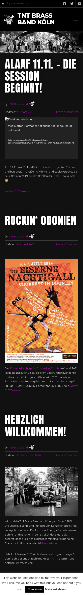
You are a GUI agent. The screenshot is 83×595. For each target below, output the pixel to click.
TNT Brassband (18, 104)
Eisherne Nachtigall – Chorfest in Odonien (35, 368)
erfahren (54, 543)
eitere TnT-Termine (18, 191)
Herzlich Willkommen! (35, 425)
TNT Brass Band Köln (36, 19)
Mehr (45, 543)
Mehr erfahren (55, 589)
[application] (41, 138)
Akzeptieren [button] (35, 589)
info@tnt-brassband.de (16, 3)
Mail (53, 558)
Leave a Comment (67, 111)
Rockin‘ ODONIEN (41, 220)
